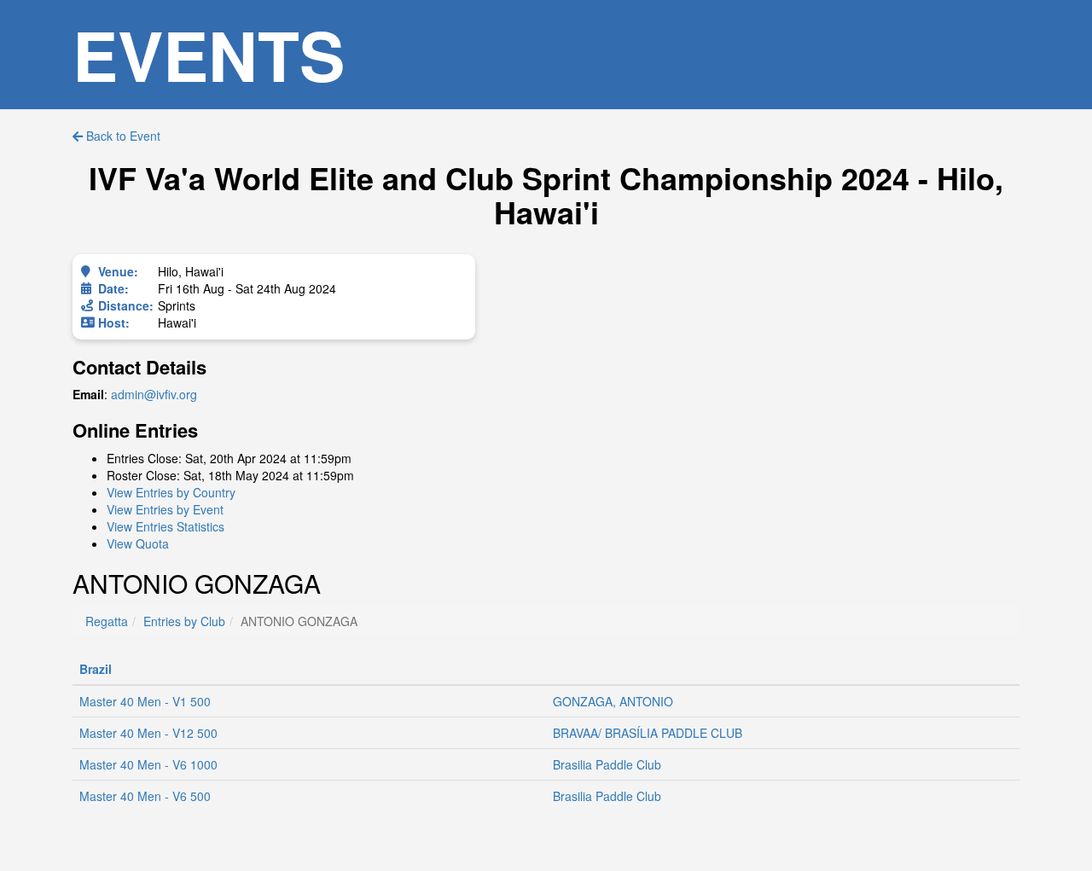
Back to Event (121, 135)
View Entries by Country (171, 492)
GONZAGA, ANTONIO (613, 701)
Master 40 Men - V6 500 (145, 795)
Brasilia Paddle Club (607, 764)
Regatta (106, 621)
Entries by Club (184, 621)
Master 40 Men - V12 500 (148, 732)
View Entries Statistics (165, 526)
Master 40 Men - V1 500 (145, 701)
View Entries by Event (165, 509)
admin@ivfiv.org (154, 394)
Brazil (95, 668)
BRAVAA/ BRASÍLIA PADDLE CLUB (647, 732)
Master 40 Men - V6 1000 (148, 764)
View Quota (138, 543)
